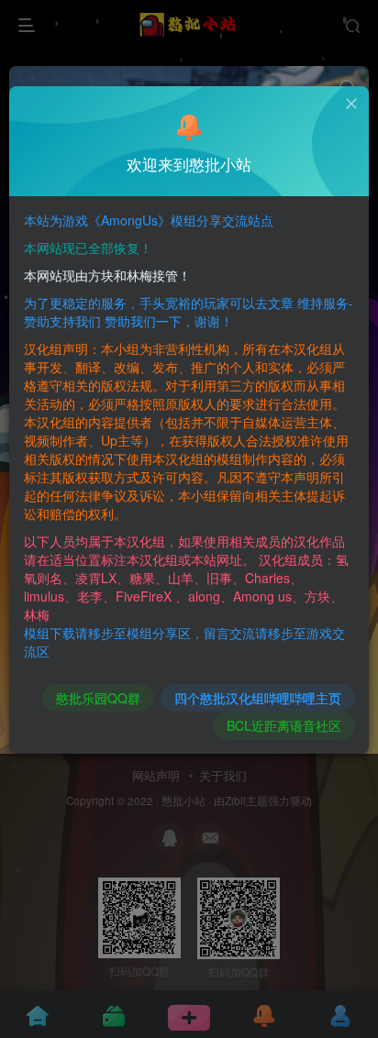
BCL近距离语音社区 (284, 725)
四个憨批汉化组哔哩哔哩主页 (257, 698)
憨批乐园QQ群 (98, 698)
